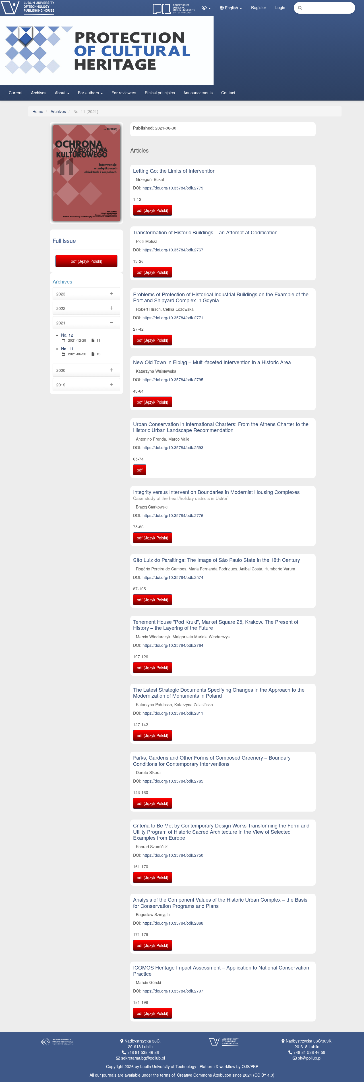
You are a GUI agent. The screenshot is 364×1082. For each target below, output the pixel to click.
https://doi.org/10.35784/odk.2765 (172, 781)
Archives (38, 92)
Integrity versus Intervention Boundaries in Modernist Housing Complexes (216, 494)
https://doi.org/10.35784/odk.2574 (172, 577)
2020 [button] (60, 370)
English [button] (231, 8)
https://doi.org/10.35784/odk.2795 (172, 379)
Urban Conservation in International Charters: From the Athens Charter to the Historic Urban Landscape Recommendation (221, 427)
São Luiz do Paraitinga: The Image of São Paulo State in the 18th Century (216, 559)
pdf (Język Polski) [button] (86, 261)
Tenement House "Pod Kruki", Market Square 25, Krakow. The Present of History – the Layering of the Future (215, 624)
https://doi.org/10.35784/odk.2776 (172, 515)
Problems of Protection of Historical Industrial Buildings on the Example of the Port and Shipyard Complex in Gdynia (221, 297)
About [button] (61, 92)
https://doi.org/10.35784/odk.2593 (172, 447)
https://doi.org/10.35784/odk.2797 (172, 991)
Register (258, 7)
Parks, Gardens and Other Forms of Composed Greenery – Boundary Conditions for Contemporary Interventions (212, 760)
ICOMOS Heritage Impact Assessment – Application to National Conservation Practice (221, 970)
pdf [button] (139, 470)
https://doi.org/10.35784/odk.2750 (172, 855)
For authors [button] (89, 92)
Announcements (198, 92)
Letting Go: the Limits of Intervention (174, 170)
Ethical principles (160, 92)
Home (37, 111)
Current (15, 92)
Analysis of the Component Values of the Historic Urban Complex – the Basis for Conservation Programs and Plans (220, 902)
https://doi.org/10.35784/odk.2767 (172, 250)
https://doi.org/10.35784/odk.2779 (172, 188)
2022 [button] (60, 308)
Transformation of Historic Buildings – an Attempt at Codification (205, 232)
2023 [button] (60, 294)
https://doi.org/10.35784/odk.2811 (172, 713)
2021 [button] (60, 323)
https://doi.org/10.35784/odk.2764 (172, 645)
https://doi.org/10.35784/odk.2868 (172, 923)
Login (280, 7)
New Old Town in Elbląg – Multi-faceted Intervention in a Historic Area (212, 362)
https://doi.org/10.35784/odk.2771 (172, 317)
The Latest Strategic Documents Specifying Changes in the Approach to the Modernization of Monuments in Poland (219, 692)
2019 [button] (60, 384)
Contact (228, 92)
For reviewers (123, 92)
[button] (206, 7)
